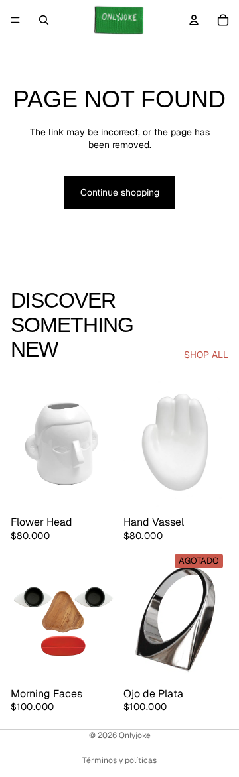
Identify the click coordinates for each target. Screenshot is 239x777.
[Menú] (15, 20)
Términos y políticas (119, 760)
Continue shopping (119, 192)
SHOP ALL (206, 355)
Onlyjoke (135, 735)
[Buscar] (43, 19)
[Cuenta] (193, 19)
